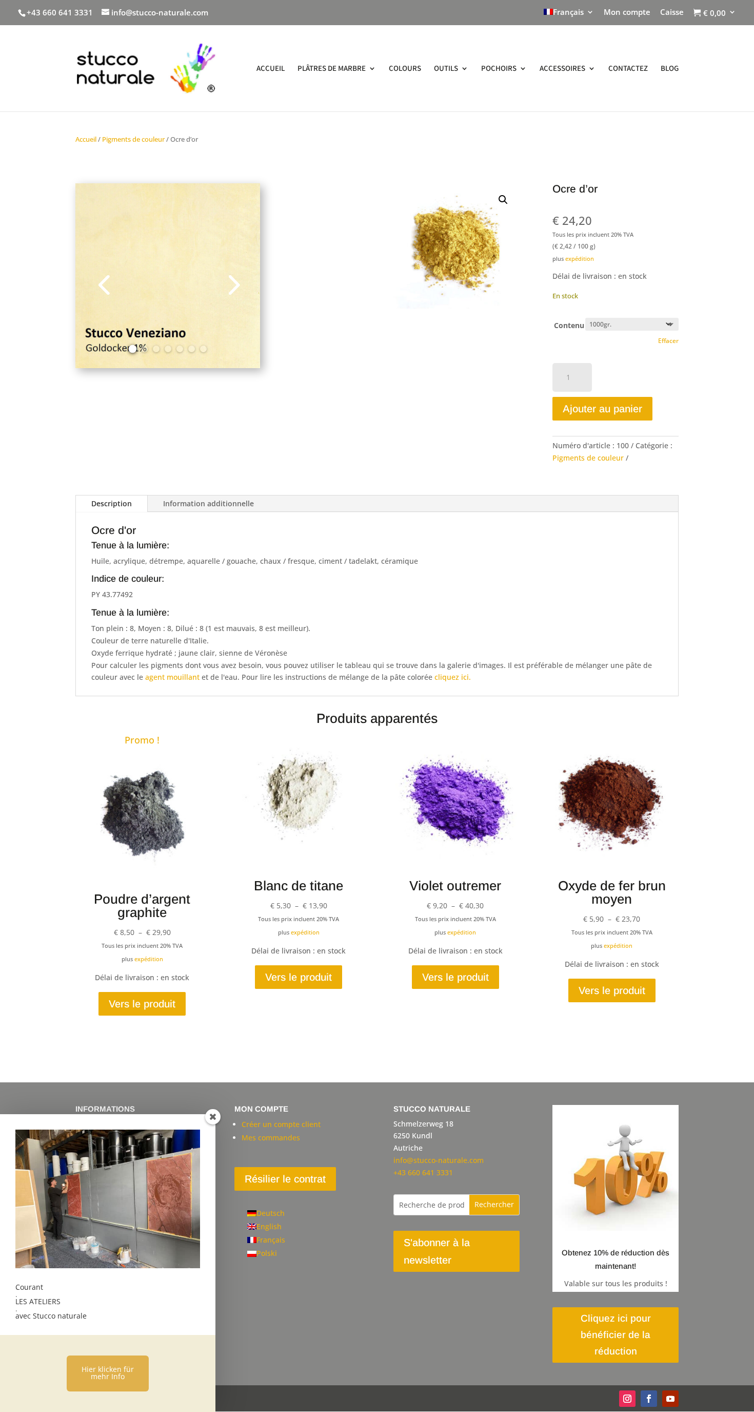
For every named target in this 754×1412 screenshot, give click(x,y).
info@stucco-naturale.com (438, 1160)
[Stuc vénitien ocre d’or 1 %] (167, 365)
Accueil (85, 139)
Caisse (672, 12)
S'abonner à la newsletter (437, 1251)
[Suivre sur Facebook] (649, 1398)
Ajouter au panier (602, 408)
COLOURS (405, 69)
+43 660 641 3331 (60, 12)
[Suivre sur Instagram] (627, 1398)
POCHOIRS (499, 69)
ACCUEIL (270, 69)
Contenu (569, 325)
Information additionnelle (208, 503)
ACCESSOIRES (562, 69)
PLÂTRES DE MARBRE (331, 69)
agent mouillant (172, 677)
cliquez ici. (452, 677)
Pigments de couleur (133, 139)
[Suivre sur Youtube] (670, 1398)
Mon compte (627, 12)
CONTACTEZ (628, 69)
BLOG (670, 69)
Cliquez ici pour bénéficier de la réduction (616, 1335)
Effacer (668, 341)
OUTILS (446, 69)
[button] (503, 199)
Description (111, 503)
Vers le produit (142, 1003)
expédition (579, 258)
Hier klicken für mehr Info (108, 1372)
